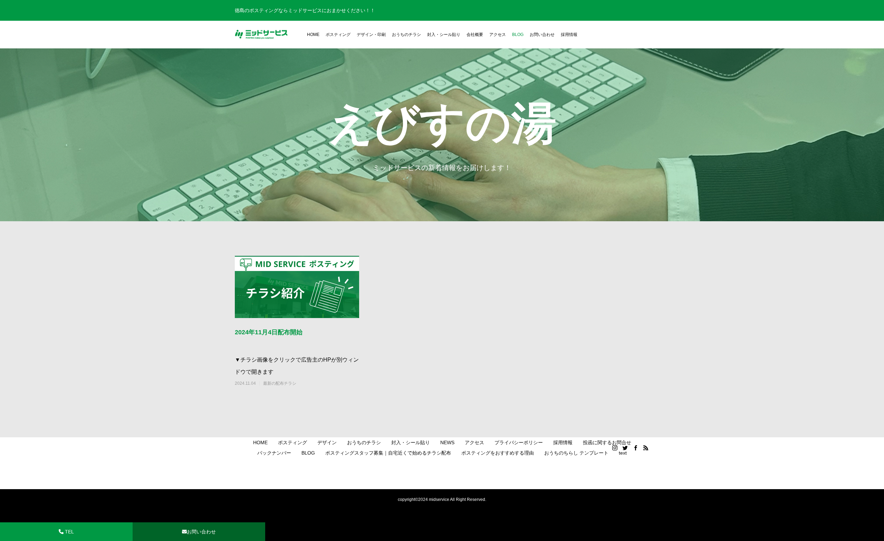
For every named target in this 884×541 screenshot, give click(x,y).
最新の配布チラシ (279, 383)
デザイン (327, 442)
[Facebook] (635, 447)
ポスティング (338, 34)
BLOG (517, 34)
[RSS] (645, 447)
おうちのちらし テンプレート (576, 453)
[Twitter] (625, 447)
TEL (69, 531)
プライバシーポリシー (518, 442)
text (623, 453)
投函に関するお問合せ (607, 442)
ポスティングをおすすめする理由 (497, 453)
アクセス (497, 34)
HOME (313, 34)
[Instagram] (614, 447)
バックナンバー (274, 453)
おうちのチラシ (406, 34)
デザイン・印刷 (371, 34)
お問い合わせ (542, 34)
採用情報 (569, 34)
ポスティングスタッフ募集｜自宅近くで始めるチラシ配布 (388, 453)
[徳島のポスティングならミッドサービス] (261, 34)
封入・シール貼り (443, 34)
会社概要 (475, 34)
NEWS (447, 442)
